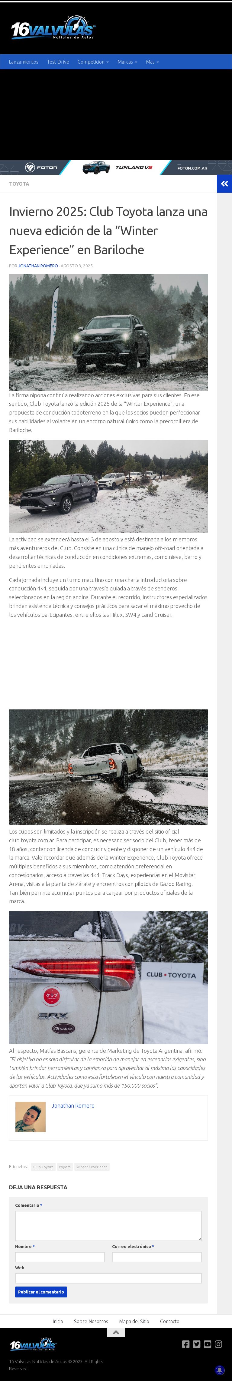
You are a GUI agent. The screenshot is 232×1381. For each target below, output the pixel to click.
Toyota (19, 184)
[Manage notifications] (219, 1370)
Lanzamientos (23, 61)
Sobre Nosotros (91, 1321)
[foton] (116, 167)
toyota (65, 1167)
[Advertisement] (116, 114)
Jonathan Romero (38, 265)
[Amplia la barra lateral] (224, 184)
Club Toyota (43, 1167)
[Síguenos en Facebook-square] (186, 1344)
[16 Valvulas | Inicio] (54, 28)
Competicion (91, 61)
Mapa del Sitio (134, 1321)
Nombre (25, 1246)
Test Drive (58, 61)
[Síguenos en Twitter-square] (197, 1344)
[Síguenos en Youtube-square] (208, 1344)
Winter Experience (92, 1167)
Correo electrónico (133, 1246)
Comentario (28, 1205)
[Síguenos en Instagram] (218, 1344)
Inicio (58, 1321)
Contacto (169, 1321)
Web (19, 1267)
